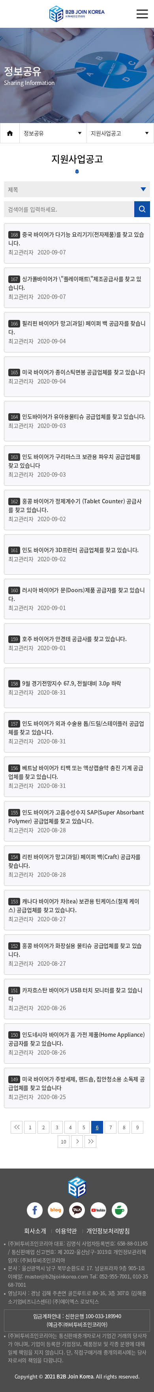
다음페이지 (77, 1141)
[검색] (142, 209)
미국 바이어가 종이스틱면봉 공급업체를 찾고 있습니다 (83, 372)
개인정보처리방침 (108, 1230)
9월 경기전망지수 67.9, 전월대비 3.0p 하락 (71, 683)
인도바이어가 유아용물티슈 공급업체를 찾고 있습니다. (83, 416)
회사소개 (35, 1230)
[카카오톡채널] (77, 1210)
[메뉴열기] (142, 14)
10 (63, 1141)
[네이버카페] (120, 1210)
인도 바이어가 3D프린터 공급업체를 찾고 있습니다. (80, 550)
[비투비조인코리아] (77, 14)
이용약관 (66, 1230)
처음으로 (17, 1127)
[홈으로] (10, 133)
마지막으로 (90, 1141)
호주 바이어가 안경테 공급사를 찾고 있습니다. (74, 639)
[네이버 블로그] (56, 1210)
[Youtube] (98, 1210)
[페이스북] (35, 1210)
